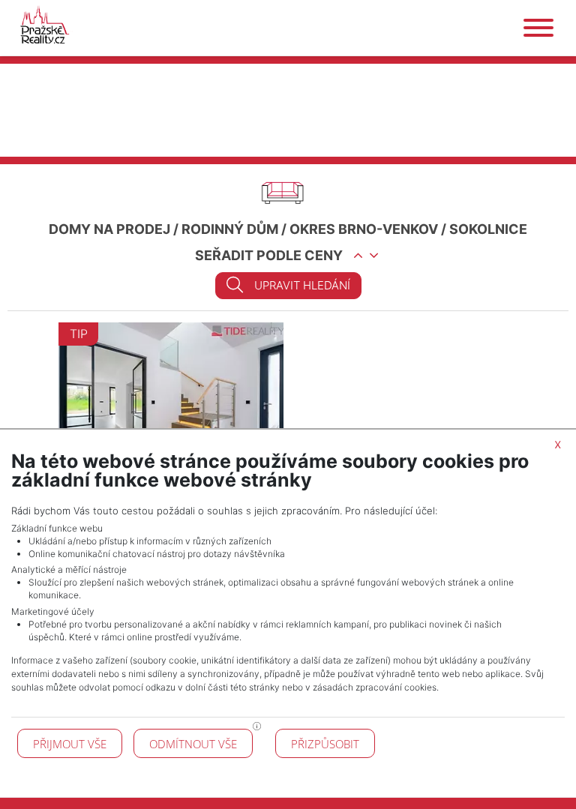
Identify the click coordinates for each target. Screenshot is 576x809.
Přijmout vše (69, 743)
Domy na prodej (109, 229)
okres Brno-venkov (364, 229)
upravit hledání (302, 285)
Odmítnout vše (193, 743)
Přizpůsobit (325, 743)
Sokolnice (488, 229)
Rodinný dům (230, 229)
